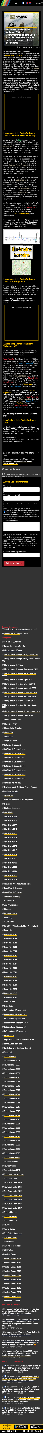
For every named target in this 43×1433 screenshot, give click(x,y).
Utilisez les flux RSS (12, 633)
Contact (38, 1431)
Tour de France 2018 (12, 1111)
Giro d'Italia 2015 (10, 842)
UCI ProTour (8, 1250)
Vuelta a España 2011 (12, 1267)
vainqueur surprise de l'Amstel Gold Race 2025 (20, 394)
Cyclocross (8, 795)
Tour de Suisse (10, 1166)
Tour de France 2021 (12, 1124)
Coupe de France (10, 741)
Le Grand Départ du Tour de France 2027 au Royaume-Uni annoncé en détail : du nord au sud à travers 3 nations (21, 1368)
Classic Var (8, 732)
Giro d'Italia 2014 (10, 838)
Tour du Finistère (10, 1212)
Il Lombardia (9, 901)
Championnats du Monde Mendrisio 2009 (20, 688)
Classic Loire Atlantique (13, 728)
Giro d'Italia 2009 (10, 816)
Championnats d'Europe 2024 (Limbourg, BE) (21, 654)
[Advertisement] (21, 112)
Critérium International (12, 783)
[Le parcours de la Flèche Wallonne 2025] (21, 267)
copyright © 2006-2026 (10, 1431)
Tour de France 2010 (12, 1077)
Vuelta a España (10, 1254)
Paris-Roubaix (9, 1002)
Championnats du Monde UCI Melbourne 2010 (22, 711)
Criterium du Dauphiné (12, 745)
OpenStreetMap (25, 83)
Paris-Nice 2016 (10, 960)
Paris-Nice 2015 (10, 955)
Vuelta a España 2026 (12, 1296)
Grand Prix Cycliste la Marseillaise (17, 884)
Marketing (8, 917)
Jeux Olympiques (11, 905)
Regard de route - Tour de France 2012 (19, 1040)
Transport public (10, 1237)
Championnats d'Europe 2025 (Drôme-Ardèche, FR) (21, 660)
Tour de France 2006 (12, 1061)
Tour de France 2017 (12, 1107)
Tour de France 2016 (12, 1103)
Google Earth (34, 85)
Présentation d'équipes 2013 (15, 1014)
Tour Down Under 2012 (13, 1191)
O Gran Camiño (9, 922)
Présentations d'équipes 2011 (16, 1027)
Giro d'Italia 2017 (10, 850)
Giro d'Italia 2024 (10, 871)
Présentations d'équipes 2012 (16, 1031)
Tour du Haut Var (10, 1216)
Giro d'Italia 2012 (10, 829)
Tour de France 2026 (12, 1145)
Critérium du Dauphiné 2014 (14, 766)
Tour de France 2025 (12, 1141)
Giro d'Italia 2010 (10, 821)
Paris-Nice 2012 (10, 943)
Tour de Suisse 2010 (12, 1170)
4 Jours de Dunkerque (12, 642)
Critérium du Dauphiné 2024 (14, 774)
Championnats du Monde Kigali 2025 (18, 680)
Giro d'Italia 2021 (10, 859)
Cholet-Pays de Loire (12, 720)
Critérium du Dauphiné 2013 (14, 762)
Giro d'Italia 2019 (10, 854)
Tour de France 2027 (12, 1149)
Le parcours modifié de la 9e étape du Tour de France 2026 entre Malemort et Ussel (21, 1333)
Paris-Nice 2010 (10, 934)
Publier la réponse (14, 563)
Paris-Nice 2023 (10, 985)
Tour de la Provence (12, 1157)
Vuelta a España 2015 (12, 1284)
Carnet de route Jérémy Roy (15, 646)
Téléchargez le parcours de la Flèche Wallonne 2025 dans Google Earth (18, 300)
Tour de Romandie (11, 1162)
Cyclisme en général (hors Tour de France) (20, 787)
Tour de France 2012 (12, 1086)
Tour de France (10, 1056)
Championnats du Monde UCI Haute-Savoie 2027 (19, 706)
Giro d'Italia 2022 (10, 863)
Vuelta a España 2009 (12, 1258)
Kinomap (7, 909)
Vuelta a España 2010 (12, 1263)
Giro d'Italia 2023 (10, 867)
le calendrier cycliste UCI (29, 429)
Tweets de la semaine (12, 1246)
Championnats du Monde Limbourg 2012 (19, 684)
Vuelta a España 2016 (12, 1288)
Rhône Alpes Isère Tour (13, 1044)
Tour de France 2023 (12, 1132)
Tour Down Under (10, 1178)
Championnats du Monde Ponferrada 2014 (20, 692)
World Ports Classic (12, 1301)
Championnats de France (13, 665)
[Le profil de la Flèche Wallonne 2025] (21, 243)
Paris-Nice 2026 (10, 997)
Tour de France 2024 (12, 1136)
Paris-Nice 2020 (10, 976)
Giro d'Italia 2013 (10, 833)
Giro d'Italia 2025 (10, 875)
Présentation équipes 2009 (14, 1019)
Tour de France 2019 (12, 1115)
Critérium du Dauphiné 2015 (14, 770)
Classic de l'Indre (11, 724)
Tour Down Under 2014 (13, 1200)
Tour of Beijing (9, 1229)
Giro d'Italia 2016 (10, 846)
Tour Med (7, 1225)
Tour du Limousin (10, 1221)
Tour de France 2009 (12, 1073)
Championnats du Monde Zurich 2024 (18, 715)
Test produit (8, 1052)
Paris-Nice (8, 930)
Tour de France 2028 (12, 1153)
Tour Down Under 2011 (13, 1187)
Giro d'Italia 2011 (10, 825)
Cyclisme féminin (11, 791)
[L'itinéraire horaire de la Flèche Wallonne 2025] (21, 252)
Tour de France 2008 (12, 1069)
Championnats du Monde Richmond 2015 (20, 697)
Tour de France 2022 (12, 1128)
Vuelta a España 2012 (12, 1271)
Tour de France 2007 (12, 1065)
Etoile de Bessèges (12, 808)
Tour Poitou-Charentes (13, 1233)
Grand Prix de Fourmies (13, 892)
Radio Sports (9, 1035)
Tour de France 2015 (12, 1098)
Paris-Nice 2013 (10, 947)
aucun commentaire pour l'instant (18, 453)
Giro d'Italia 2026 (10, 880)
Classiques (7, 461)
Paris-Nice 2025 (10, 993)
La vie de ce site (10, 913)
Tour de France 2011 (12, 1082)
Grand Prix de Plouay (12, 896)
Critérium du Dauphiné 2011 (14, 753)
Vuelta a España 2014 (12, 1279)
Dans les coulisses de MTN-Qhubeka (18, 800)
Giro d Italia (8, 812)
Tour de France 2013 (12, 1090)
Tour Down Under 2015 (13, 1204)
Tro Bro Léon (9, 1242)
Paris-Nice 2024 (10, 989)
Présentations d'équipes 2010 (16, 1023)
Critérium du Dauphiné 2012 (14, 758)
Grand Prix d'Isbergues (13, 888)
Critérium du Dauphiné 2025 (14, 779)
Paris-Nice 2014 (10, 951)
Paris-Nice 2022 (10, 981)
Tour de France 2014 (12, 1094)
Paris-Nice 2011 (10, 939)
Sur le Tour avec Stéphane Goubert (17, 1048)
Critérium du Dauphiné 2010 (14, 749)
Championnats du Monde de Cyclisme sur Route (19, 674)
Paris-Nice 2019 (10, 972)
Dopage (7, 804)
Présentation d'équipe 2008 (15, 1010)
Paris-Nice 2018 (10, 968)
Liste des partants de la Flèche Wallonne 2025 (20, 415)
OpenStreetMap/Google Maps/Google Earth (17, 462)
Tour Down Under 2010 (13, 1183)
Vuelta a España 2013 (12, 1275)
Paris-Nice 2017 (10, 964)
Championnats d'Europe (13, 650)
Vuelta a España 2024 (12, 1292)
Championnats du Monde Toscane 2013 (19, 701)
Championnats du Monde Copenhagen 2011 (21, 669)
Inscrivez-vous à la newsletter (16, 629)
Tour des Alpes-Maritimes (14, 1174)
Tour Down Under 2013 (13, 1195)
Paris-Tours (8, 1006)
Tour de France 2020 (12, 1120)
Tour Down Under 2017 (13, 1208)
